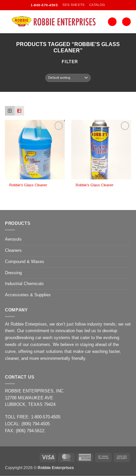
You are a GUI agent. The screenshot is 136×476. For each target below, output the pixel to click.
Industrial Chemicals (24, 283)
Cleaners (13, 250)
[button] (126, 21)
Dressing (13, 272)
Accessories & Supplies (28, 294)
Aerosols (13, 239)
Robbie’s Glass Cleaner (28, 185)
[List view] (19, 111)
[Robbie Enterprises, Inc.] (56, 21)
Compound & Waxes (24, 261)
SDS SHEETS (73, 5)
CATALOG (97, 5)
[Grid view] (10, 111)
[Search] (112, 21)
